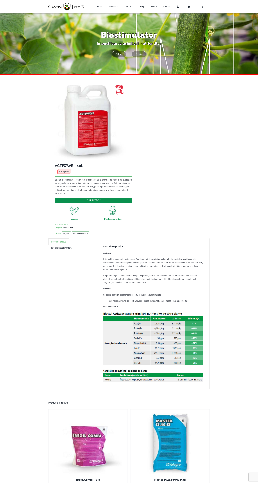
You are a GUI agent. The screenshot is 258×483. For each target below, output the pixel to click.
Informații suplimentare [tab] (61, 248)
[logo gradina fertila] (66, 4)
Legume (66, 233)
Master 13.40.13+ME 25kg (170, 479)
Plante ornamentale (80, 233)
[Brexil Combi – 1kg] (88, 443)
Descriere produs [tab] (58, 241)
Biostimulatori (68, 227)
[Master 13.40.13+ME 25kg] (169, 443)
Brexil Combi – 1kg (88, 479)
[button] (202, 6)
